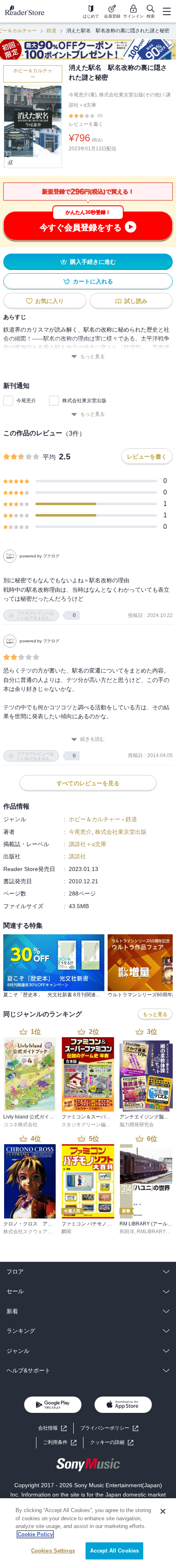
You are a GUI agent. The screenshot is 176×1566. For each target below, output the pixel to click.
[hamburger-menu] (166, 11)
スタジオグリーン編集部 (88, 1124)
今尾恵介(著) (83, 95)
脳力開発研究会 (137, 1124)
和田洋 (127, 1231)
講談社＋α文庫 (87, 844)
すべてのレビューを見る (88, 783)
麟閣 (66, 1231)
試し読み (135, 301)
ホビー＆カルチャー (32, 74)
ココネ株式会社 (20, 1124)
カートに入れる (93, 281)
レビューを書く (86, 124)
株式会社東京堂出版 (84, 400)
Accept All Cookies (114, 1551)
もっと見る (92, 356)
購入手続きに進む (93, 261)
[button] (111, 1442)
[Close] (163, 1511)
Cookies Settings (53, 1551)
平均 (49, 457)
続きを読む (92, 739)
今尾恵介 (26, 400)
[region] (88, 1532)
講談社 (77, 856)
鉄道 (51, 30)
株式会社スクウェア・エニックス (40, 1231)
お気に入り (49, 301)
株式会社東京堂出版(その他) (130, 95)
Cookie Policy (35, 1534)
